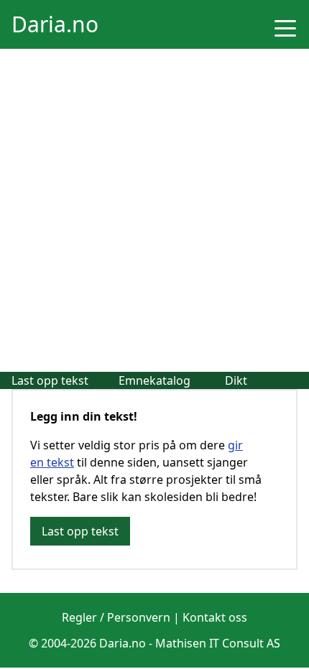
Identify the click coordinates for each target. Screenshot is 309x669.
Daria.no (54, 24)
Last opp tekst (49, 380)
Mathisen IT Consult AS (217, 643)
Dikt (236, 380)
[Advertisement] (154, 210)
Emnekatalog (154, 380)
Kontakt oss (215, 617)
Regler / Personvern (116, 617)
